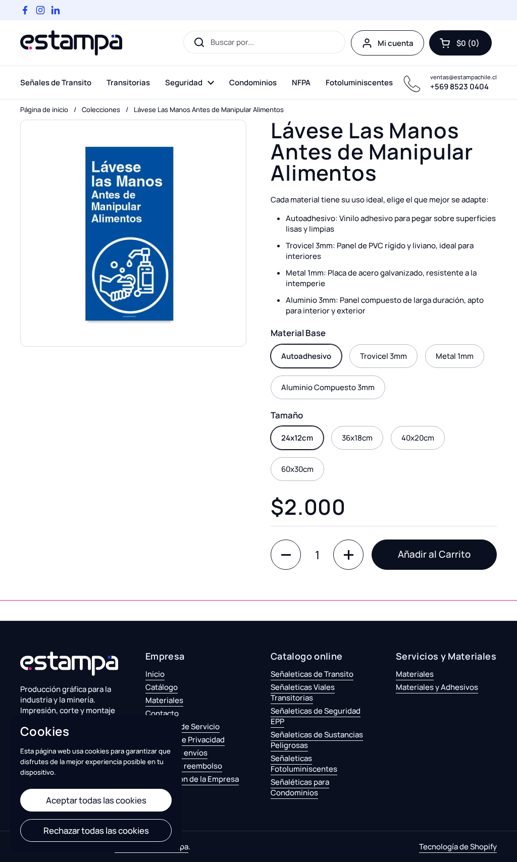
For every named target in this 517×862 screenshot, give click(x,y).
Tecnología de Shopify (458, 846)
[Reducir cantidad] (286, 555)
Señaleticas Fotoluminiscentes (304, 763)
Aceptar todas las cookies (96, 800)
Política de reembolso (183, 766)
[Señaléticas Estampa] (71, 43)
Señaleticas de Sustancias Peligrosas (317, 739)
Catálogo (161, 687)
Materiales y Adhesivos (437, 687)
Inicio (155, 674)
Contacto (162, 713)
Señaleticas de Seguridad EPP (315, 716)
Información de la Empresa (192, 779)
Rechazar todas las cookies (96, 830)
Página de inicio (44, 109)
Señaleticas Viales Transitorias (303, 692)
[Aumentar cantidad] (348, 555)
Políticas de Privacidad (185, 739)
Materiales (164, 700)
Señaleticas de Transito (312, 674)
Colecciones (101, 109)
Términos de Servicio (182, 726)
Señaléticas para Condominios (300, 787)
